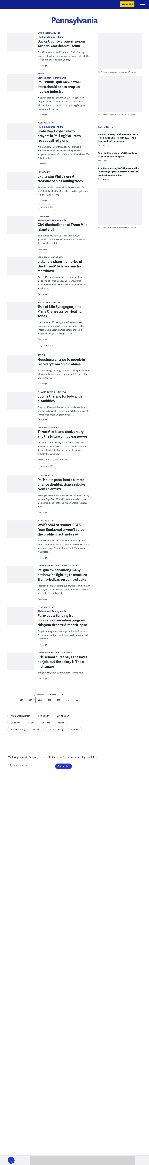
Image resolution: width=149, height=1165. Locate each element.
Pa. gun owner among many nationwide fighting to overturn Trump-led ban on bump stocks (62, 575)
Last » (77, 700)
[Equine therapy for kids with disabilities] (20, 402)
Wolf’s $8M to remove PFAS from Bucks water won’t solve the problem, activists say (61, 529)
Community (45, 172)
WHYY (11, 4)
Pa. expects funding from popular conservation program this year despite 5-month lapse (62, 620)
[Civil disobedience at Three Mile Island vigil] (20, 232)
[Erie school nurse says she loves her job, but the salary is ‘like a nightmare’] (20, 666)
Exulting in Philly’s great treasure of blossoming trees (60, 178)
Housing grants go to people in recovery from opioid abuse (61, 361)
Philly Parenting (46, 392)
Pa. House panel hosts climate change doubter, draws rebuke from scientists (61, 484)
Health (41, 355)
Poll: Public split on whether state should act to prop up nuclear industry (59, 87)
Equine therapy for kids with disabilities (60, 398)
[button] (11, 1160)
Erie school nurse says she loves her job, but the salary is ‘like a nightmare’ (62, 661)
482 (58, 700)
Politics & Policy (46, 123)
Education (67, 652)
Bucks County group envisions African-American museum (62, 43)
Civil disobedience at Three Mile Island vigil (62, 227)
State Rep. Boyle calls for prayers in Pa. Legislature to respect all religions (59, 136)
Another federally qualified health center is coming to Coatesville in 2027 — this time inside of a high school (118, 138)
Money (41, 73)
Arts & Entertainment (49, 33)
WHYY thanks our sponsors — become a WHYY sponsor (117, 72)
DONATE (128, 4)
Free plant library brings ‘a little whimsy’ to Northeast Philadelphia (117, 154)
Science (55, 427)
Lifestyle (61, 392)
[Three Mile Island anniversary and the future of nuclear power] (20, 439)
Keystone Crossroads (49, 565)
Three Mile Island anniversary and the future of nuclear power (62, 434)
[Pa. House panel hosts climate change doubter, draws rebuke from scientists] (20, 485)
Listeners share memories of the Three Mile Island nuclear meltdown (60, 266)
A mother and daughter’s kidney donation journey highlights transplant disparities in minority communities (118, 172)
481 (49, 700)
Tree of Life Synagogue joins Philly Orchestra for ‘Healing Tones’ (59, 311)
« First (53, 694)
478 (21, 700)
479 (30, 700)
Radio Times (44, 257)
